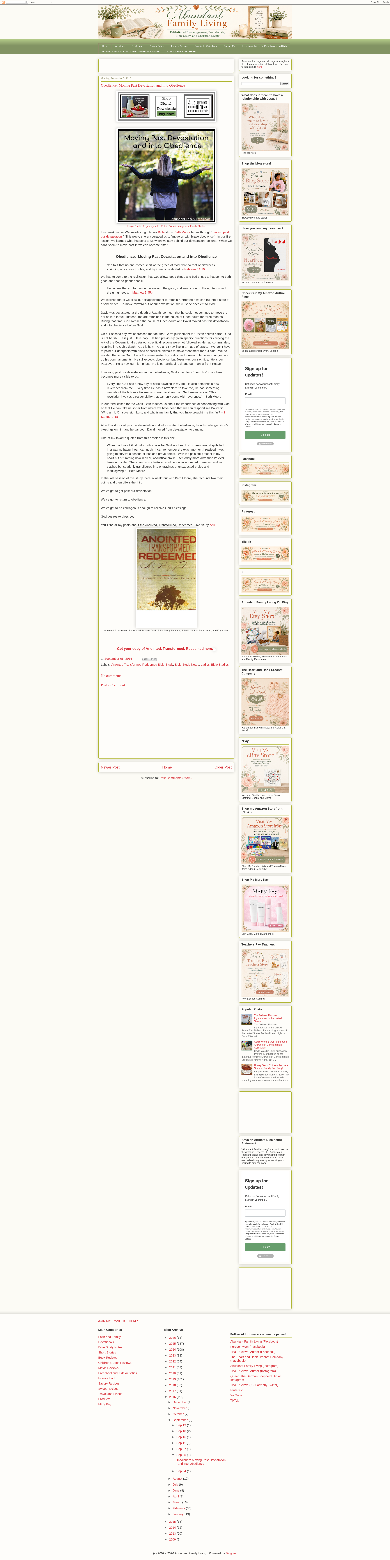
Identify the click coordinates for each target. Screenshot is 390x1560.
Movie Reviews (108, 1368)
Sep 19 (181, 1425)
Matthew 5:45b (142, 292)
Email (248, 394)
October (179, 1414)
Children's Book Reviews (114, 1362)
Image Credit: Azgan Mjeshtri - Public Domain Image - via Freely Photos (166, 226)
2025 (173, 1343)
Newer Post (110, 767)
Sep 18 (181, 1431)
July (176, 1484)
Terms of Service (179, 46)
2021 (173, 1367)
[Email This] (143, 659)
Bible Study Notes (187, 664)
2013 (173, 1533)
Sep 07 (181, 1449)
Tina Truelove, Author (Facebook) (252, 1351)
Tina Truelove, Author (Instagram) (253, 1371)
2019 (173, 1379)
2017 (173, 1391)
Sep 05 (181, 1455)
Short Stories (107, 1352)
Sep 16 (181, 1437)
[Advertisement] (136, 64)
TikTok (234, 1400)
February (179, 1508)
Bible (161, 232)
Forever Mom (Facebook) (247, 1346)
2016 (173, 1397)
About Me (120, 46)
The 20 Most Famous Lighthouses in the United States (268, 1018)
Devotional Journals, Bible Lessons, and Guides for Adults (131, 51)
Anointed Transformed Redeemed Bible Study (142, 664)
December (180, 1402)
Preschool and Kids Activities (117, 1373)
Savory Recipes (108, 1383)
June (176, 1490)
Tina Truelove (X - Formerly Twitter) (254, 1385)
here (213, 525)
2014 (173, 1527)
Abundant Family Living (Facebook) (254, 1341)
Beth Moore (182, 232)
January (178, 1514)
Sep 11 (181, 1443)
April (176, 1496)
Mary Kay (104, 1404)
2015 (173, 1521)
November (180, 1408)
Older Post (223, 767)
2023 (173, 1355)
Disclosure (137, 46)
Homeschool (106, 1378)
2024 (173, 1349)
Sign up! (265, 435)
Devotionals (106, 1342)
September (181, 1420)
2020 (173, 1373)
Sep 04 (181, 1471)
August (178, 1478)
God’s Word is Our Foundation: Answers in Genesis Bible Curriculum (270, 1044)
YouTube (236, 1395)
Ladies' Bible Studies (215, 664)
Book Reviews (107, 1357)
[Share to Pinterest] (155, 659)
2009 (173, 1539)
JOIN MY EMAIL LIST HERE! (181, 51)
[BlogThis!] (146, 659)
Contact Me (229, 46)
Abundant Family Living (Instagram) (254, 1365)
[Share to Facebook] (152, 659)
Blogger (231, 1553)
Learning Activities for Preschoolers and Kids (264, 46)
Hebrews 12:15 (194, 269)
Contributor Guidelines (206, 46)
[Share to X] (149, 659)
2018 (173, 1385)
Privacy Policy (156, 46)
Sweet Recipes (108, 1388)
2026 (173, 1337)
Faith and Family (109, 1337)
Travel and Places (110, 1393)
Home (105, 46)
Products (104, 1399)
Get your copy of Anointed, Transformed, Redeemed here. (165, 649)
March (177, 1502)
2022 (173, 1361)
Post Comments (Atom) (176, 778)
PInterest (236, 1390)
